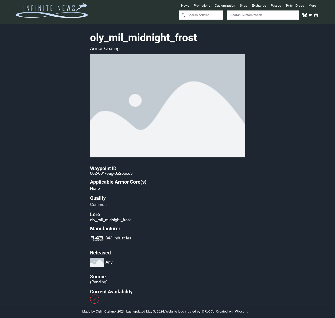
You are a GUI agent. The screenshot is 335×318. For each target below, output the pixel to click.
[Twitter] (310, 15)
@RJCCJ (207, 311)
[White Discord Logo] (316, 15)
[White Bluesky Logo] (304, 15)
